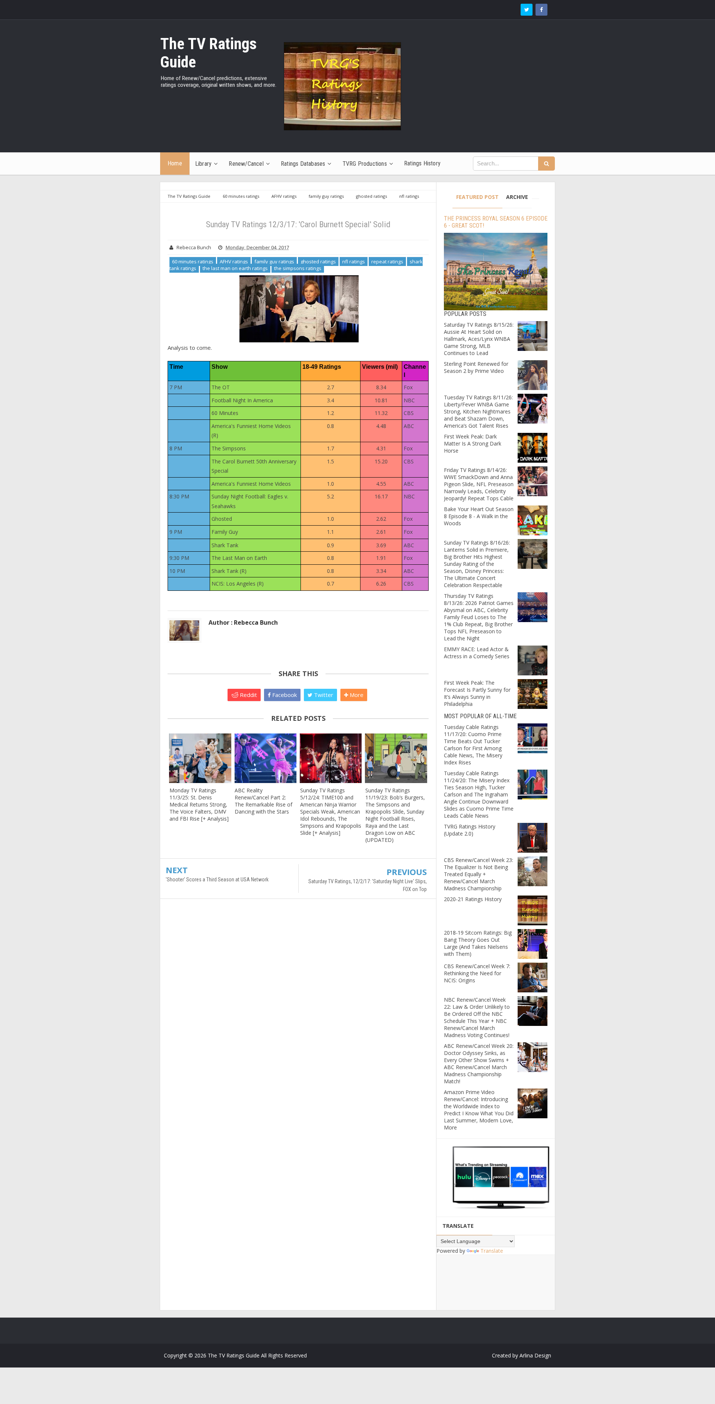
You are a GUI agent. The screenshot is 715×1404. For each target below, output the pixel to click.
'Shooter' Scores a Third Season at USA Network (217, 879)
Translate (491, 1250)
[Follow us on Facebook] (541, 10)
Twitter (322, 694)
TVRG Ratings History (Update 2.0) (469, 830)
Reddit (247, 694)
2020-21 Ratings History (473, 899)
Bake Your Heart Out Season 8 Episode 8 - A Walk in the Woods (479, 516)
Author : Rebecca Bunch (243, 622)
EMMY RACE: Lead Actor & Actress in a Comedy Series (476, 653)
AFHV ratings (234, 261)
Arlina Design (535, 1355)
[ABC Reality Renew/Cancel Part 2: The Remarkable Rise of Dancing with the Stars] (265, 758)
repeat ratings (387, 261)
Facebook (284, 694)
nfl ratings (353, 261)
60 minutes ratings (192, 261)
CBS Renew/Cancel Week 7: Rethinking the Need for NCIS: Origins (477, 973)
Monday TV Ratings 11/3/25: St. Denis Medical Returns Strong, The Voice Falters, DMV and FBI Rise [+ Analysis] (199, 804)
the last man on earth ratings (235, 268)
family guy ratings (274, 261)
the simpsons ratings (297, 268)
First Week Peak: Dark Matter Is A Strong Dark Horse (472, 443)
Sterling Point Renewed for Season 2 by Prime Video (476, 367)
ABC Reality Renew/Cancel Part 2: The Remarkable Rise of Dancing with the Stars (263, 801)
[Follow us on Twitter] (527, 10)
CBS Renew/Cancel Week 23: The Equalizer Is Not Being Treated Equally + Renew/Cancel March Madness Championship (478, 874)
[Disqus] (298, 1012)
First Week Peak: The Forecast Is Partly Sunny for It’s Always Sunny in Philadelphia (477, 693)
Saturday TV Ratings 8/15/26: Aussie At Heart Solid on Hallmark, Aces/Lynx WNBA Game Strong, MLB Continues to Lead (479, 338)
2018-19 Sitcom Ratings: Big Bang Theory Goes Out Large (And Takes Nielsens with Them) (478, 943)
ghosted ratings (318, 261)
